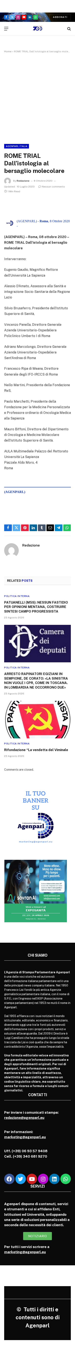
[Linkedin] (54, 1179)
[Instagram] (43, 1179)
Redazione (23, 180)
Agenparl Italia (16, 146)
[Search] (68, 28)
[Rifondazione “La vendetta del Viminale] (37, 719)
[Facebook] (9, 1179)
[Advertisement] (37, 97)
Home (7, 51)
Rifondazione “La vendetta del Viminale (36, 750)
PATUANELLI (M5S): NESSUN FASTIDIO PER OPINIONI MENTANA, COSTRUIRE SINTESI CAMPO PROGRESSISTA (36, 607)
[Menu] (6, 28)
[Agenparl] (37, 28)
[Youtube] (32, 1179)
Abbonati (60, 17)
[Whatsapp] (65, 1179)
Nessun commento (53, 186)
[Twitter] (20, 1179)
